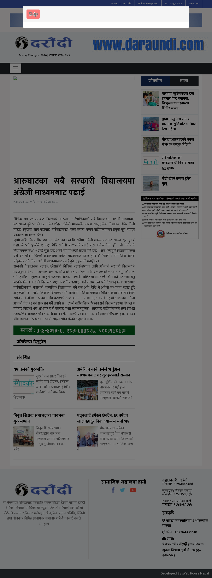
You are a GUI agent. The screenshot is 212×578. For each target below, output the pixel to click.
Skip (33, 14)
